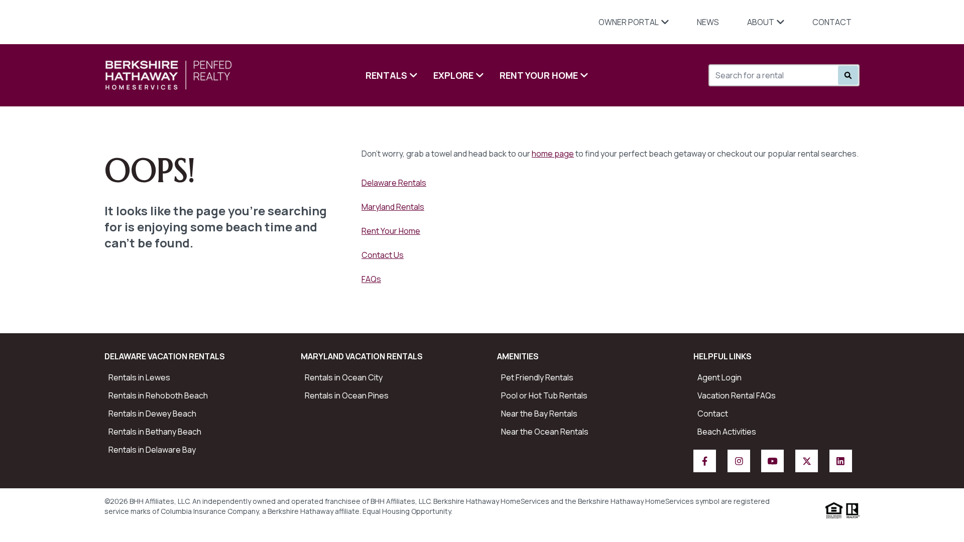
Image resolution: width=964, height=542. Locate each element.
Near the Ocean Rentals (544, 431)
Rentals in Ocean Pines (347, 395)
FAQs (371, 279)
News (708, 22)
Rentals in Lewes (139, 377)
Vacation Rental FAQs (736, 395)
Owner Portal (628, 22)
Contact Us (383, 254)
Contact (832, 22)
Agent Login (719, 377)
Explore (453, 75)
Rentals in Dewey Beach (152, 413)
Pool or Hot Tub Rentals (544, 395)
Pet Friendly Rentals (537, 377)
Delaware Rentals (394, 182)
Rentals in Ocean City (344, 377)
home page (553, 153)
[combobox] (764, 75)
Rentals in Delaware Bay (152, 449)
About (760, 22)
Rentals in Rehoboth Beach (158, 395)
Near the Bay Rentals (539, 413)
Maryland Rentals (393, 206)
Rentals (386, 75)
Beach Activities (726, 431)
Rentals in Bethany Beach (154, 431)
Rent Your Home (539, 75)
